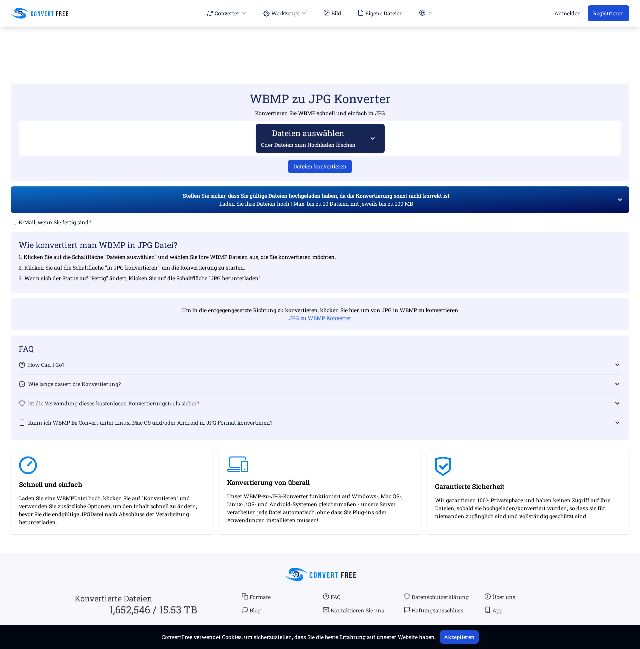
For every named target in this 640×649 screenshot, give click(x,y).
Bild (336, 13)
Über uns (503, 596)
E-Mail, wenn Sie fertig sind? (55, 222)
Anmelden (567, 13)
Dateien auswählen (308, 138)
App (497, 610)
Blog (255, 610)
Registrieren (608, 13)
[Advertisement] (320, 46)
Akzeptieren (459, 636)
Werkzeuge (285, 13)
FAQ (336, 596)
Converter (227, 13)
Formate (260, 596)
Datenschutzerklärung (440, 596)
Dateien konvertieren (320, 166)
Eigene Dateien (384, 13)
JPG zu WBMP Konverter (320, 318)
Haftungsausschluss (437, 610)
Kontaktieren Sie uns (357, 610)
